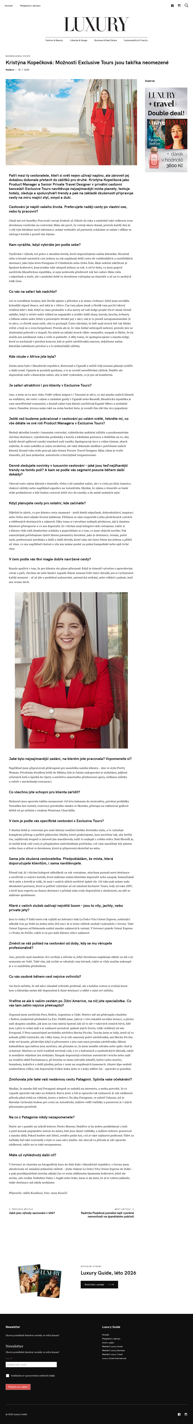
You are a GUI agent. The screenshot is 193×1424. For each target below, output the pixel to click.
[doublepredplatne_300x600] (166, 129)
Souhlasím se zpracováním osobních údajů (33, 1375)
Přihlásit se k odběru (18, 1386)
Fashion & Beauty (54, 40)
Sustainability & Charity (136, 40)
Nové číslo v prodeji (94, 1284)
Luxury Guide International (114, 1358)
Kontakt (9, 5)
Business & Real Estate (105, 40)
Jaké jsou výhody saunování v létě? (32, 1213)
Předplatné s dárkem (30, 5)
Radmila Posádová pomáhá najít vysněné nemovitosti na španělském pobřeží (107, 1214)
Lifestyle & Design (78, 40)
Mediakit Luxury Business (113, 1350)
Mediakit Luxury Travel (112, 1354)
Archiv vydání (108, 1342)
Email (10, 1358)
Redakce (10, 69)
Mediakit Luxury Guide (112, 1346)
